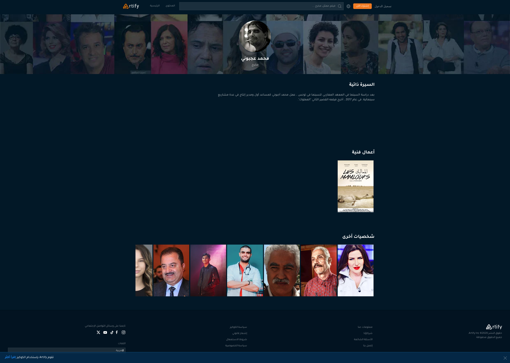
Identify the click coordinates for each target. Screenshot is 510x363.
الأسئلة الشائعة (363, 339)
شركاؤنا (368, 333)
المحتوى (170, 6)
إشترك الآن (362, 6)
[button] (348, 6)
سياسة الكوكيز (238, 327)
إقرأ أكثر (10, 357)
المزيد (356, 286)
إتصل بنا (368, 345)
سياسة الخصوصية (236, 345)
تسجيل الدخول (383, 6)
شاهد (356, 202)
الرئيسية (155, 6)
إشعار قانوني (239, 333)
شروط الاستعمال (236, 339)
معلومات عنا (365, 327)
